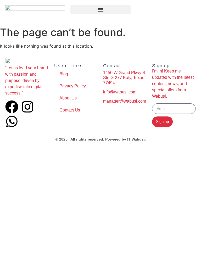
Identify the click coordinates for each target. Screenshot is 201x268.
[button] (100, 9)
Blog (63, 74)
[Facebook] (11, 106)
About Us (68, 98)
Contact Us (69, 110)
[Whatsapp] (11, 121)
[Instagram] (27, 106)
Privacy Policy (72, 86)
